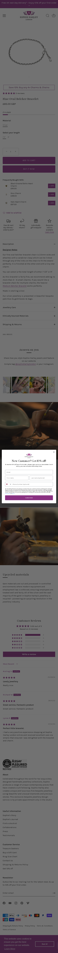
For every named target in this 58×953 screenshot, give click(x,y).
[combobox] (8, 484)
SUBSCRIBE (29, 498)
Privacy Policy (8, 493)
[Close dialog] (54, 452)
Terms (13, 493)
